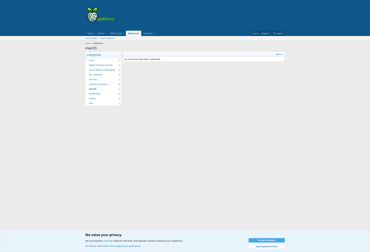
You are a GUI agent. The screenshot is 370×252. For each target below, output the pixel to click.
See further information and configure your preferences (113, 245)
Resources (133, 33)
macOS (92, 88)
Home (90, 33)
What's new (116, 33)
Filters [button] (278, 54)
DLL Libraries (95, 74)
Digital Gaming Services (101, 65)
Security (93, 79)
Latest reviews (91, 38)
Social (101, 33)
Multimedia (94, 93)
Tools (91, 60)
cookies (106, 240)
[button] (106, 33)
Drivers (92, 98)
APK (91, 103)
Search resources (107, 38)
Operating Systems (98, 84)
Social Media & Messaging (102, 69)
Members (148, 33)
